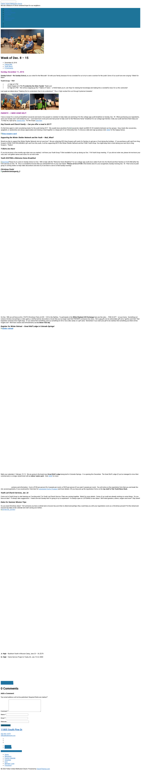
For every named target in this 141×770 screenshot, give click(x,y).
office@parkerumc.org (8, 735)
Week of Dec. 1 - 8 (7, 682)
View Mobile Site (16, 751)
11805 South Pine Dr (11, 729)
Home (7, 9)
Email (3, 718)
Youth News (9, 66)
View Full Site (5, 751)
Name (3, 714)
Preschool (8, 20)
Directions (8, 748)
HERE (108, 130)
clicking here (20, 120)
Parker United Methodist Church (11, 4)
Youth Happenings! (7, 684)
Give (6, 16)
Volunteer (8, 14)
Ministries (8, 11)
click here (39, 120)
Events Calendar (10, 12)
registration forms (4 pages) (48, 489)
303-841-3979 (6, 734)
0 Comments (9, 68)
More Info (8, 746)
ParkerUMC (8, 64)
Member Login (9, 18)
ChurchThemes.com (43, 769)
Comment (4, 711)
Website (3, 722)
